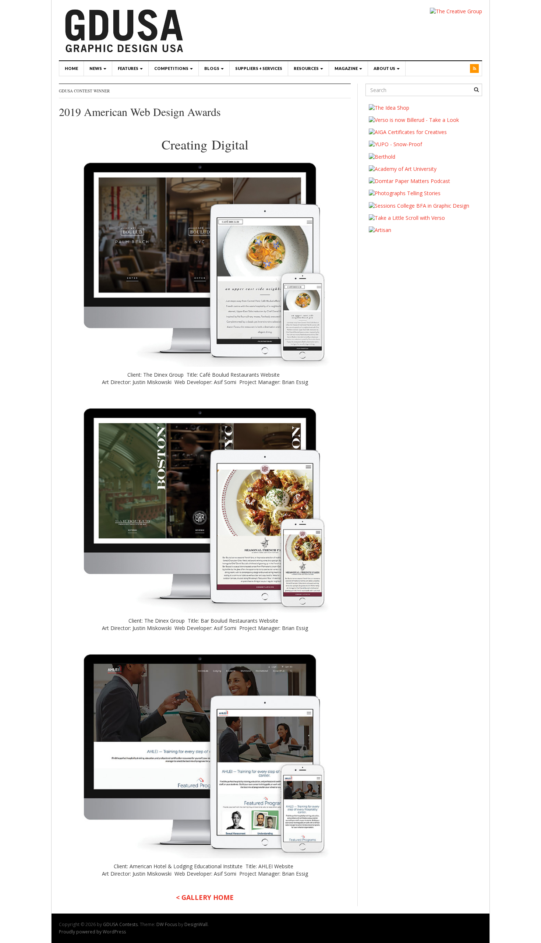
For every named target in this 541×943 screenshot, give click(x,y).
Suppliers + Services (258, 68)
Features (128, 68)
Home (71, 68)
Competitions (171, 68)
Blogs (212, 68)
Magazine (346, 68)
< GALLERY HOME (205, 897)
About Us (385, 68)
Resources (306, 68)
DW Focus (166, 924)
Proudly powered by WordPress (92, 932)
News (96, 68)
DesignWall (196, 924)
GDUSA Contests (120, 924)
